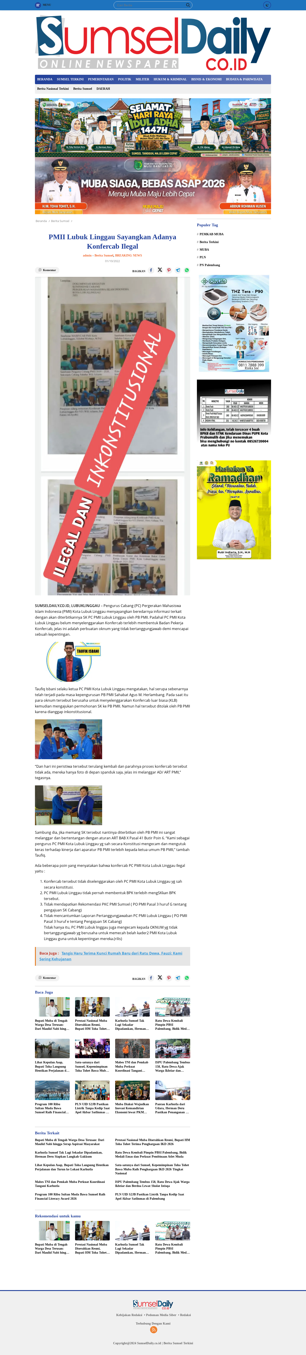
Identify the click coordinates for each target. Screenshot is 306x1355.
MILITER (142, 79)
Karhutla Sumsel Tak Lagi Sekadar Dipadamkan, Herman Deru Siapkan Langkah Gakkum (131, 1025)
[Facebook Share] (151, 270)
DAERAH (103, 88)
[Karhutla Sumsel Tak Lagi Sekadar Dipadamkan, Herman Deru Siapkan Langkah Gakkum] (132, 1007)
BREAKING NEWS (128, 255)
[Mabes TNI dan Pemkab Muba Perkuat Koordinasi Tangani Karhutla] (132, 1048)
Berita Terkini (209, 242)
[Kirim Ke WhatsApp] (186, 270)
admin (87, 255)
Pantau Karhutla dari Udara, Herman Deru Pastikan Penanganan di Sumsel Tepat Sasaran (171, 1109)
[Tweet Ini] (160, 270)
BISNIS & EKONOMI (206, 79)
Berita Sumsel (82, 88)
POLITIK (124, 79)
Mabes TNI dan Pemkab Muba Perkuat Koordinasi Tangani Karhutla (131, 1067)
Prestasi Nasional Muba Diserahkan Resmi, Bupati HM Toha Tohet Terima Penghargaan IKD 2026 (91, 1025)
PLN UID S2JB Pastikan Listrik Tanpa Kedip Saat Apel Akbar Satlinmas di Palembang (92, 1109)
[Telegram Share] (178, 270)
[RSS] (153, 1330)
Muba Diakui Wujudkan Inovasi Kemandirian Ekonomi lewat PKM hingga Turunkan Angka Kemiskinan (132, 1109)
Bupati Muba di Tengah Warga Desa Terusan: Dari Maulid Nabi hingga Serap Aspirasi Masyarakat (52, 1025)
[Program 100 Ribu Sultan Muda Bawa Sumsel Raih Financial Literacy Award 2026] (52, 1090)
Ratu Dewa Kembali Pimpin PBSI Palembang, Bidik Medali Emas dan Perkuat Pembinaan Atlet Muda (172, 1025)
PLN (203, 257)
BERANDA (44, 79)
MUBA (204, 249)
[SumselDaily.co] (153, 42)
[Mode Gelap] (267, 5)
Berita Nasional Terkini (53, 88)
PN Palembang (210, 265)
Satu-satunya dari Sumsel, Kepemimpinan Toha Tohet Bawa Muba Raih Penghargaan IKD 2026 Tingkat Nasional (91, 1067)
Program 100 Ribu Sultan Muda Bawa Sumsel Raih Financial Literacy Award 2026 (50, 1109)
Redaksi (185, 1315)
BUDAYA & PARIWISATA (244, 79)
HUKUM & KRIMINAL (170, 79)
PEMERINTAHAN (101, 79)
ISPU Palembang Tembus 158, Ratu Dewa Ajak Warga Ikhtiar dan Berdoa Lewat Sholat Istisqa (172, 1067)
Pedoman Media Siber (161, 1315)
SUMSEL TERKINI (70, 79)
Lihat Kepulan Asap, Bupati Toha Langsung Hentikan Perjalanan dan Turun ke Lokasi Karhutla (52, 1067)
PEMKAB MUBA (212, 234)
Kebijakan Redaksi (129, 1315)
